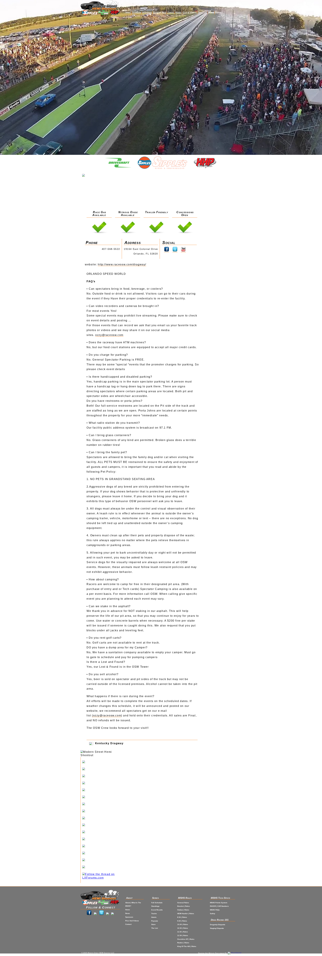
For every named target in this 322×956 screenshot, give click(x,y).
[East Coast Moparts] (103, 783)
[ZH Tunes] (103, 846)
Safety (212, 913)
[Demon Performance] (103, 832)
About (211, 12)
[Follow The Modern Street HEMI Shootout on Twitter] (101, 914)
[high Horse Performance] (114, 13)
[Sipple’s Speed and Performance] (103, 762)
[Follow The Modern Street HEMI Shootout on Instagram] (95, 914)
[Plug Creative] (234, 953)
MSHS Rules (185, 898)
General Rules (183, 903)
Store (153, 924)
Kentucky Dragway (108, 743)
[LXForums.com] (103, 876)
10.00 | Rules (182, 924)
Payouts (154, 921)
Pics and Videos (132, 921)
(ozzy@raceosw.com (106, 715)
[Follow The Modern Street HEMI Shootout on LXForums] (112, 914)
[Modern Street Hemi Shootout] (99, 5)
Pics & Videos (190, 12)
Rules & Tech (159, 12)
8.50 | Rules (182, 917)
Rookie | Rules (183, 943)
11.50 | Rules (182, 932)
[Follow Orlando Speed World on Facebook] (166, 250)
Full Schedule (157, 903)
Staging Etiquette (217, 928)
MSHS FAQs (215, 910)
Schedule (136, 12)
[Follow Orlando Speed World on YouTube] (183, 250)
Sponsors (202, 12)
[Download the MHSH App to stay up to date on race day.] (107, 914)
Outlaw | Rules (183, 910)
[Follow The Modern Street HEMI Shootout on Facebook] (89, 914)
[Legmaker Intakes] (103, 790)
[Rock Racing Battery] (103, 818)
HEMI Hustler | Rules (185, 913)
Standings (147, 12)
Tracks (170, 12)
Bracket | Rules (183, 906)
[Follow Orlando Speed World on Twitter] (174, 250)
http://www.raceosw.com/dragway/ (122, 264)
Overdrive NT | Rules (185, 939)
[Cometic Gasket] (103, 825)
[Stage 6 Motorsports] (103, 867)
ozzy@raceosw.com (109, 335)
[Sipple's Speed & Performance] (88, 13)
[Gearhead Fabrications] (103, 853)
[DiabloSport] (103, 804)
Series (155, 898)
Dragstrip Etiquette (217, 925)
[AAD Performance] (103, 811)
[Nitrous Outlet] (103, 860)
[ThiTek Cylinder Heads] (103, 797)
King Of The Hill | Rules (186, 946)
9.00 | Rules (182, 921)
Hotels (178, 12)
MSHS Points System (218, 903)
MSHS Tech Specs (220, 898)
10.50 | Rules (182, 928)
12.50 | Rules (182, 935)
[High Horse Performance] (103, 769)
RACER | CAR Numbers (219, 906)
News (128, 12)
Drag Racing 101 (220, 919)
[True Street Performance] (103, 839)
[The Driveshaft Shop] (103, 13)
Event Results (157, 910)
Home (127, 910)
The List (154, 928)
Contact (219, 12)
